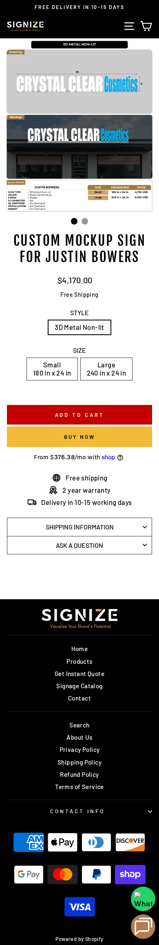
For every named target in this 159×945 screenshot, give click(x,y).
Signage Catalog (79, 685)
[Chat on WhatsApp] (143, 899)
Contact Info (77, 811)
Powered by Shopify (79, 939)
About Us (79, 737)
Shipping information (80, 527)
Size (79, 350)
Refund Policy (79, 774)
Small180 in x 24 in (52, 368)
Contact (79, 698)
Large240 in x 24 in (106, 368)
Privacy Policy (80, 749)
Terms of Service (79, 786)
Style (79, 312)
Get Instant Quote (79, 673)
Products (79, 661)
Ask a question (79, 545)
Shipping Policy (79, 762)
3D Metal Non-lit (79, 327)
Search (79, 725)
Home (79, 648)
